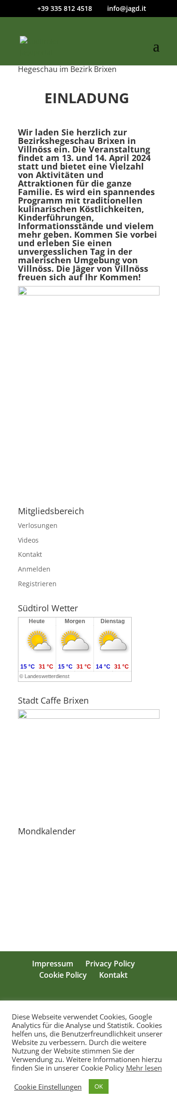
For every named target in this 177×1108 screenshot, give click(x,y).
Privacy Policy (110, 963)
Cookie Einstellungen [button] (48, 1086)
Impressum (52, 963)
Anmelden (34, 568)
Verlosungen (38, 525)
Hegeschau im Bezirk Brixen (67, 69)
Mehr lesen (144, 1067)
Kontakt (30, 554)
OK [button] (98, 1086)
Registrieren (37, 583)
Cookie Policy (63, 975)
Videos (28, 540)
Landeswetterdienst (47, 676)
